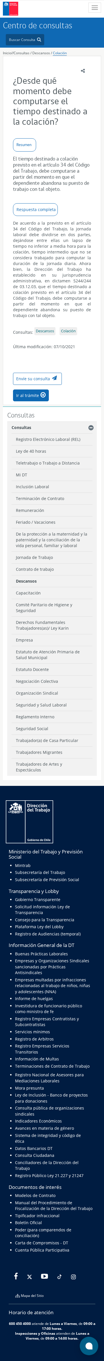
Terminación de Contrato (40, 498)
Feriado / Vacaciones (35, 522)
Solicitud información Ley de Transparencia (42, 909)
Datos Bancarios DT (34, 1148)
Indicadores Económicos (38, 1121)
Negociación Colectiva (37, 681)
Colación (60, 53)
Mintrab (23, 865)
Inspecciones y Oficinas (35, 1333)
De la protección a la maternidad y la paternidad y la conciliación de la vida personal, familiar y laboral (51, 539)
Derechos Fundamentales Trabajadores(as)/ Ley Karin (42, 625)
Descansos (41, 53)
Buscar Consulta (22, 39)
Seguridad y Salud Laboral (41, 705)
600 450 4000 (20, 1323)
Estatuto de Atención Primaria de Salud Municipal (48, 654)
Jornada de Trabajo (34, 557)
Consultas (21, 53)
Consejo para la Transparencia (44, 919)
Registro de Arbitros (34, 1039)
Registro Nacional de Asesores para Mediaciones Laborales (49, 1077)
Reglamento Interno (35, 716)
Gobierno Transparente (37, 899)
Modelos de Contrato (35, 1195)
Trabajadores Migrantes (39, 752)
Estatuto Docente (32, 669)
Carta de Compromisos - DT (41, 1243)
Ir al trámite (27, 395)
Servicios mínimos (32, 1031)
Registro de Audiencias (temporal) (48, 934)
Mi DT (21, 475)
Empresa (24, 640)
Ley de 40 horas (31, 451)
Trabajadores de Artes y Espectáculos (39, 767)
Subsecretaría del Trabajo (40, 872)
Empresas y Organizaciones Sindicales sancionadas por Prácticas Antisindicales (52, 966)
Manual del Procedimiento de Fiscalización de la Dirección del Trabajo (53, 1205)
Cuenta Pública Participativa (42, 1250)
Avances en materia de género (44, 1128)
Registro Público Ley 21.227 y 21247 (49, 1175)
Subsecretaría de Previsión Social (47, 879)
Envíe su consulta (33, 378)
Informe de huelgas (34, 998)
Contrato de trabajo (35, 569)
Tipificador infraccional (37, 1215)
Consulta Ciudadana (34, 1155)
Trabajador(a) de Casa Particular (47, 740)
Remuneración (30, 510)
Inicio (7, 53)
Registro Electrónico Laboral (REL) (48, 439)
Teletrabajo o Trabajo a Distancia (48, 463)
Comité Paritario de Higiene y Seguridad (44, 607)
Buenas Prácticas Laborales (41, 954)
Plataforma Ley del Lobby (39, 926)
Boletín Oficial (28, 1222)
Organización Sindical (37, 693)
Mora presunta (29, 1088)
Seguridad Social (32, 728)
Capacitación (28, 593)
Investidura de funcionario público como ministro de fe (48, 1008)
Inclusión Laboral (32, 486)
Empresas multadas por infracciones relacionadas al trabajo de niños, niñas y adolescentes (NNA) (52, 985)
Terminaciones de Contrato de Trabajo (52, 1066)
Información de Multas (37, 1059)
